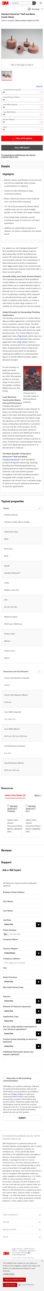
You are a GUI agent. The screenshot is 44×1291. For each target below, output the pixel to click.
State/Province (10, 977)
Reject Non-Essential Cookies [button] (14, 1279)
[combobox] (6, 934)
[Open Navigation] (41, 3)
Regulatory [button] (10, 1230)
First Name (8, 902)
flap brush (22, 336)
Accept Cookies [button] (10, 1285)
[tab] (15, 795)
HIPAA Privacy (29, 1249)
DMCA (14, 1251)
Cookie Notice (8, 1274)
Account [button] (35, 9)
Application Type (10, 1017)
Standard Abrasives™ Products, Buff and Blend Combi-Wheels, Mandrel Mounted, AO (12, 808)
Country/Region (10, 949)
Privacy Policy (17, 1094)
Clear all (39, 86)
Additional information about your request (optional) (18, 1053)
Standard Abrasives (10, 460)
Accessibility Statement (26, 1251)
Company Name (10, 940)
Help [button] (5, 1237)
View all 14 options (24, 138)
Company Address (11, 959)
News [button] (6, 1222)
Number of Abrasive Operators (17, 1007)
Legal (14, 1249)
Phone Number (9, 930)
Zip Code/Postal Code (13, 987)
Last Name (8, 911)
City (5, 968)
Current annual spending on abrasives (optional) (20, 1040)
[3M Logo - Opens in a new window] (5, 3)
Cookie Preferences (19, 1255)
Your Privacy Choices (19, 1253)
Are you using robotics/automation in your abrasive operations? (20, 1028)
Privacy (19, 1249)
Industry (7, 997)
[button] (26, 1285)
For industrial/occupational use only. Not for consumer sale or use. (18, 156)
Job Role (7, 920)
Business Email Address (14, 892)
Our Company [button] (10, 1215)
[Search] (34, 3)
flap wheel (22, 342)
